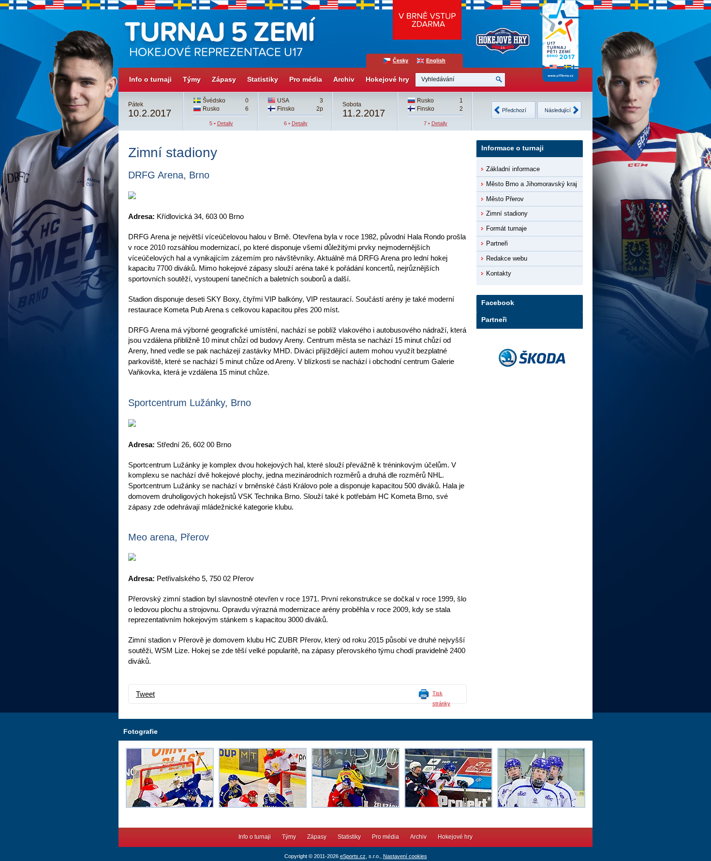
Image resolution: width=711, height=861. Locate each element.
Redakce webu (506, 258)
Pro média (305, 79)
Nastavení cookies (405, 856)
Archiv (344, 79)
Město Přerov (505, 199)
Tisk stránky (441, 698)
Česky (400, 60)
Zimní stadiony (507, 213)
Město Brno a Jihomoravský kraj (531, 184)
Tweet (145, 694)
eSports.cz (353, 856)
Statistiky (262, 79)
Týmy (192, 79)
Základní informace (513, 169)
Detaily (225, 123)
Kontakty (498, 273)
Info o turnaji (150, 79)
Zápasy (224, 79)
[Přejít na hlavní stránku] (218, 34)
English (435, 60)
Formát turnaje (506, 228)
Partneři (497, 243)
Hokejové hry (387, 79)
